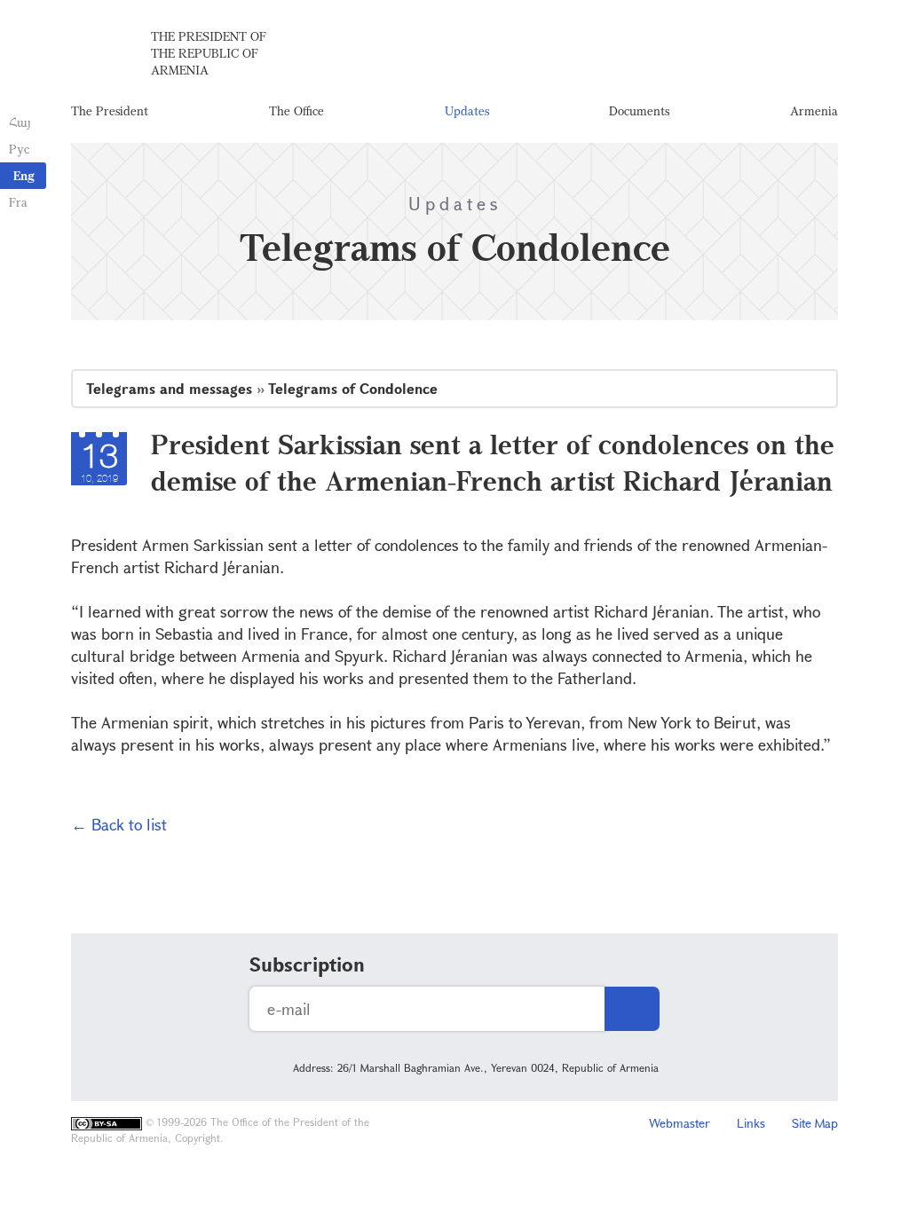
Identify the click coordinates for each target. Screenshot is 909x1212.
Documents (639, 110)
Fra (18, 201)
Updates (467, 110)
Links (751, 1122)
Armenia (814, 110)
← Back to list (119, 824)
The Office (296, 110)
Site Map (815, 1122)
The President (109, 110)
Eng (24, 175)
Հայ (20, 122)
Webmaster (679, 1122)
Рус (19, 148)
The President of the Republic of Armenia (208, 53)
